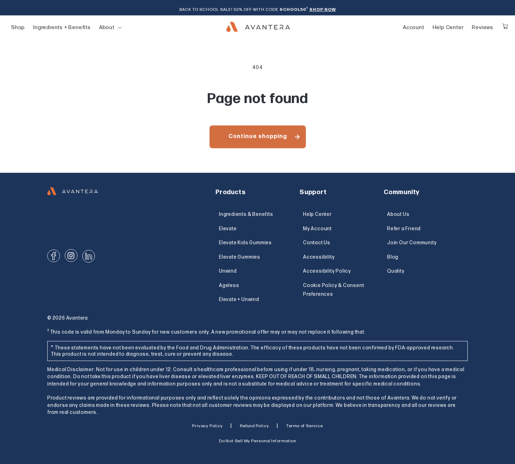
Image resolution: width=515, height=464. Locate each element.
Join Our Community (412, 243)
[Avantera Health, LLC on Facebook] (53, 256)
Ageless (229, 285)
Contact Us (316, 243)
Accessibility (319, 257)
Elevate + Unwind (239, 299)
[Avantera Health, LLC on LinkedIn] (88, 256)
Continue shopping (257, 136)
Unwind (228, 271)
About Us (398, 214)
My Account (317, 229)
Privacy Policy (207, 426)
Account (413, 27)
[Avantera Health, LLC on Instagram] (71, 255)
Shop (18, 27)
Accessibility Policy (327, 271)
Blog (392, 257)
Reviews (482, 27)
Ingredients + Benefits (62, 27)
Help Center (448, 27)
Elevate (228, 229)
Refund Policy (254, 426)
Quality (396, 271)
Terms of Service (304, 426)
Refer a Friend (404, 229)
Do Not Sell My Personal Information (257, 441)
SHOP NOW (322, 9)
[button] (107, 27)
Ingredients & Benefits (246, 214)
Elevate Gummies (239, 257)
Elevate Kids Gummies (245, 243)
